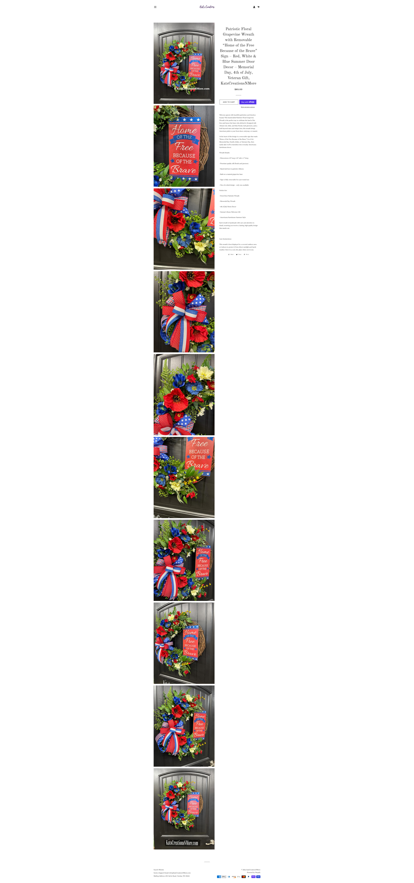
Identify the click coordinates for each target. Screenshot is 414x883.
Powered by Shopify (253, 872)
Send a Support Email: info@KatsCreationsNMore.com (172, 873)
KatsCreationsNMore (253, 870)
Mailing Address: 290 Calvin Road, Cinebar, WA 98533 (172, 876)
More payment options (248, 107)
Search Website (159, 870)
